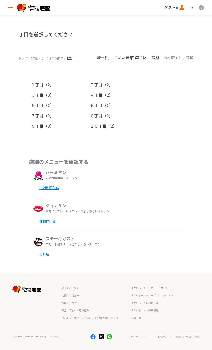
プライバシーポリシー (139, 337)
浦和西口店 (47, 220)
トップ (23, 58)
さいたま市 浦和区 (52, 58)
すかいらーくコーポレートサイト (149, 288)
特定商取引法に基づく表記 (187, 337)
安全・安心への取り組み (75, 310)
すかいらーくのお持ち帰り (146, 302)
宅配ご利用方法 (70, 295)
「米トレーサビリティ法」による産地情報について (90, 317)
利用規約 (162, 337)
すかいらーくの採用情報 (144, 310)
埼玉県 (34, 58)
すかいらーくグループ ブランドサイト (152, 295)
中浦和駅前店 (49, 187)
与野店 (44, 253)
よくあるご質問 (70, 288)
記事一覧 (136, 317)
